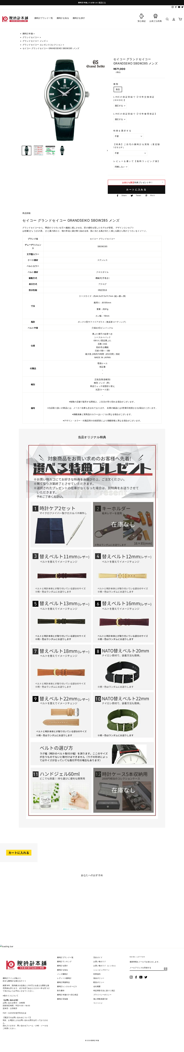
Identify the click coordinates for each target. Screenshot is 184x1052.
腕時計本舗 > (29, 33)
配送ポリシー (98, 982)
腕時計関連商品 (63, 982)
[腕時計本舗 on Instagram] (131, 977)
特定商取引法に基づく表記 (104, 991)
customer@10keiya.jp (17, 1013)
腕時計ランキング (64, 962)
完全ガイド (97, 957)
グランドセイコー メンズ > (35, 41)
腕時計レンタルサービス (67, 986)
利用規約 (97, 974)
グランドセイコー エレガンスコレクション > (43, 44)
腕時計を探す (62, 966)
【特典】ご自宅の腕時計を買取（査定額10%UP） (136, 146)
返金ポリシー (98, 978)
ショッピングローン (101, 970)
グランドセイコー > (32, 37)
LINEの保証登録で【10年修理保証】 (135, 113)
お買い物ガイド (99, 962)
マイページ (97, 1003)
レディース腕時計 (64, 978)
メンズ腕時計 (62, 974)
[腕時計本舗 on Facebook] (136, 977)
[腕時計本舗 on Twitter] (145, 977)
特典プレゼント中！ (137, 182)
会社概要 (97, 986)
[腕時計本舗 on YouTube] (140, 977)
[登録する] (165, 968)
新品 (118, 89)
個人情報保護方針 (100, 999)
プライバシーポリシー (102, 995)
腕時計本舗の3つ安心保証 (67, 995)
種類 (116, 84)
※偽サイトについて (10, 996)
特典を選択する (122, 130)
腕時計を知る (62, 970)
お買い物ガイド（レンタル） (105, 966)
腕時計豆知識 (62, 999)
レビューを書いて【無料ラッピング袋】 (136, 161)
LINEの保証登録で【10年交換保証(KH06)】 (134, 98)
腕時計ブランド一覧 (65, 957)
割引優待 (60, 991)
